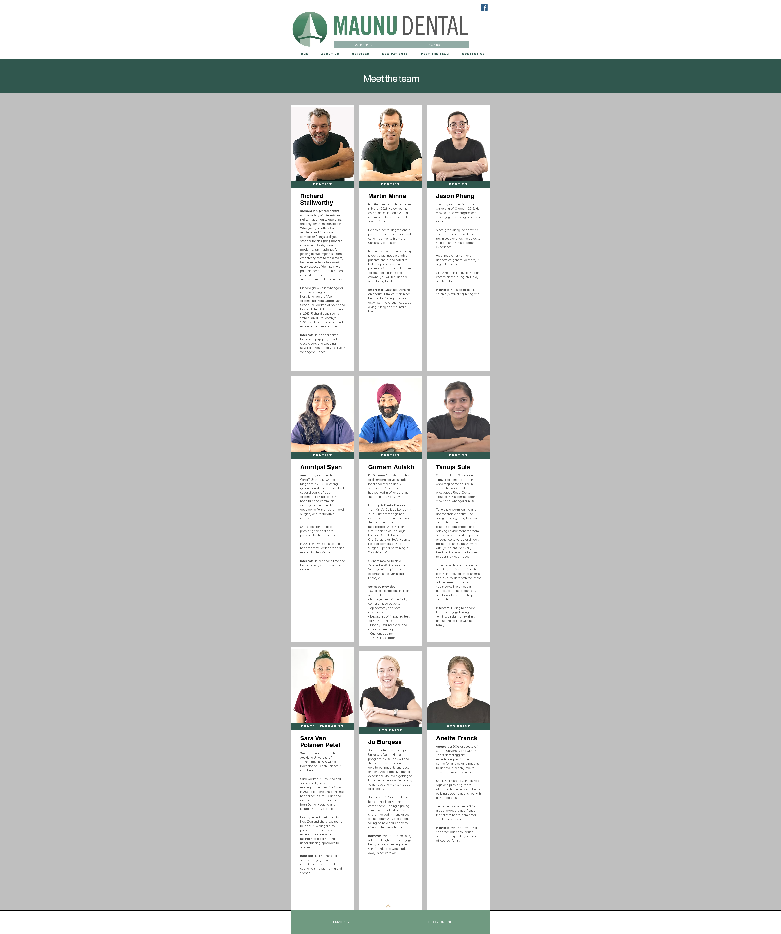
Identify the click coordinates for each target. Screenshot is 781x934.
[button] (322, 184)
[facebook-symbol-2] (484, 7)
